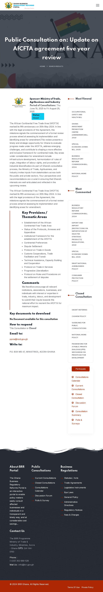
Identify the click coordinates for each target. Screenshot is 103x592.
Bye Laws (68, 492)
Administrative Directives (71, 503)
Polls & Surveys (77, 422)
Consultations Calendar (80, 379)
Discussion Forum (79, 405)
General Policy (71, 497)
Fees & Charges (71, 515)
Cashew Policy (79, 316)
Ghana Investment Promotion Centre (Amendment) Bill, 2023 (80, 131)
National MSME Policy (79, 175)
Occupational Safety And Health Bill (79, 114)
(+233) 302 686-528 (19, 560)
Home (42, 66)
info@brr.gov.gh (26, 564)
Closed (36, 116)
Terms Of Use (73, 587)
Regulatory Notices (73, 510)
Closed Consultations (45, 483)
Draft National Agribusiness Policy (79, 266)
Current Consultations (78, 387)
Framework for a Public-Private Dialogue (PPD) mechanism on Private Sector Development (79, 351)
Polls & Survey (42, 500)
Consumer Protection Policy (77, 278)
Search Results (56, 66)
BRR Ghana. (23, 584)
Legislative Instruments (75, 487)
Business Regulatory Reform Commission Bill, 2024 (80, 161)
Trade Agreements (73, 483)
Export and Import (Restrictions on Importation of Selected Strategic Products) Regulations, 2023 (80, 234)
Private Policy (87, 587)
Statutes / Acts (71, 478)
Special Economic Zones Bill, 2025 (80, 147)
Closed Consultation (78, 396)
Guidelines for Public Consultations (79, 325)
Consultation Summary (79, 413)
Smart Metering (79, 310)
